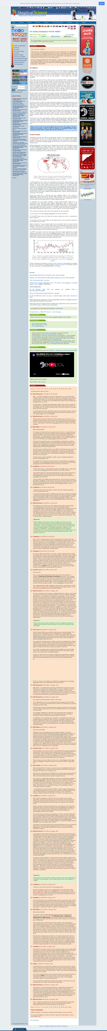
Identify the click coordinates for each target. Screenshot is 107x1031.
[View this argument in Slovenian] (71, 26)
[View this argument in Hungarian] (71, 28)
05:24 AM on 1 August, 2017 (48, 727)
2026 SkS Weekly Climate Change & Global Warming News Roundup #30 (20, 147)
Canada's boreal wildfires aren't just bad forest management (19, 153)
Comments (46, 22)
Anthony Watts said (38, 892)
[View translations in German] (46, 7)
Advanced (68, 36)
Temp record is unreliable (19, 56)
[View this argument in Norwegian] (74, 26)
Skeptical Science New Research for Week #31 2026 (20, 137)
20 (65, 388)
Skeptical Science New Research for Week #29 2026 (20, 163)
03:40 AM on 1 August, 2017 (51, 697)
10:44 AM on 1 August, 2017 (47, 795)
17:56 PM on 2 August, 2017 (48, 884)
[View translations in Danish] (33, 7)
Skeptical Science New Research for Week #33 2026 (20, 110)
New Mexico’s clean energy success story (18, 127)
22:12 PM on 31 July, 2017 (50, 569)
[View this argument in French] (53, 26)
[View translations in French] (44, 7)
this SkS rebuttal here (56, 436)
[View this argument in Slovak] (65, 26)
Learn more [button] (76, 3)
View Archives (59, 308)
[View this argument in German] (39, 26)
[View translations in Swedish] (92, 7)
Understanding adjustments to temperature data (42, 275)
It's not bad (16, 49)
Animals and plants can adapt (20, 58)
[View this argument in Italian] (62, 26)
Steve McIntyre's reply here (62, 343)
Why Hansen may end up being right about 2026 (19, 131)
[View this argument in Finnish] (33, 26)
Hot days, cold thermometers (19, 144)
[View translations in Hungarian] (52, 7)
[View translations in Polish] (76, 7)
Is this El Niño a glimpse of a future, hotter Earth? (19, 102)
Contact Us (65, 1026)
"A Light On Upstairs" (54, 342)
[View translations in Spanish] (89, 7)
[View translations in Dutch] (36, 7)
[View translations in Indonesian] (57, 7)
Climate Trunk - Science (18, 103)
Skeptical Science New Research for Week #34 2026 (20, 99)
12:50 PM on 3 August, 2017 (45, 963)
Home (13, 22)
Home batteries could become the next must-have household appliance (20, 166)
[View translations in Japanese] (62, 7)
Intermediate (56, 36)
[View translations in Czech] (30, 7)
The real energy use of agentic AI (20, 112)
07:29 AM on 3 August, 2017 (47, 946)
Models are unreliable (18, 54)
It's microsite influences (38, 326)
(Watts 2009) (41, 63)
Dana (47, 523)
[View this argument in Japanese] (50, 26)
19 (63, 388)
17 (59, 388)
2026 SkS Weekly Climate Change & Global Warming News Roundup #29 (20, 160)
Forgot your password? (17, 91)
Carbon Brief (36, 753)
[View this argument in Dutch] (56, 26)
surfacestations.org (38, 336)
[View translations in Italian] (60, 7)
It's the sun (16, 47)
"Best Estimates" (57, 339)
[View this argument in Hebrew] (68, 26)
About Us (53, 1026)
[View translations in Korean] (65, 7)
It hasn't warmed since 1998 (20, 60)
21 (67, 388)
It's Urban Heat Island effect (39, 323)
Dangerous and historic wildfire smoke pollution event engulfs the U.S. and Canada (19, 155)
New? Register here (22, 90)
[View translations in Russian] (81, 7)
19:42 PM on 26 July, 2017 (48, 427)
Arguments (21, 22)
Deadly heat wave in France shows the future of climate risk (20, 172)
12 (49, 388)
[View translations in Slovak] (84, 7)
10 (45, 388)
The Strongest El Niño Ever (18, 158)
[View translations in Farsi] (38, 7)
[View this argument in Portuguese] (47, 26)
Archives (14, 177)
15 (55, 388)
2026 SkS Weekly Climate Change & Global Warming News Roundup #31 (20, 134)
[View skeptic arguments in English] (20, 7)
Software (30, 22)
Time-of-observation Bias (36, 280)
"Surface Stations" (36, 335)
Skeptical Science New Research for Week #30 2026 (20, 150)
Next (70, 388)
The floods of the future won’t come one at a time (19, 118)
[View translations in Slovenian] (86, 7)
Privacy (59, 1026)
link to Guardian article (43, 586)
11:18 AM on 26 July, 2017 (51, 394)
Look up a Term (20, 1029)
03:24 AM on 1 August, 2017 (48, 629)
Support (84, 22)
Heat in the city (42, 382)
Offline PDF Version (45, 312)
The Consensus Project (57, 22)
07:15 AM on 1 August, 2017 (50, 748)
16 (57, 388)
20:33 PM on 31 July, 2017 (47, 536)
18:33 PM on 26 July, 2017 (50, 416)
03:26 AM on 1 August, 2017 (51, 685)
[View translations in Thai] (94, 7)
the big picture (61, 264)
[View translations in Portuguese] (78, 7)
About (77, 22)
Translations (69, 22)
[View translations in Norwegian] (73, 7)
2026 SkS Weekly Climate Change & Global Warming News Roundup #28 (20, 174)
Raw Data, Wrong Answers (18, 104)
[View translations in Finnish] (41, 7)
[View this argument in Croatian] (74, 28)
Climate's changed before (19, 45)
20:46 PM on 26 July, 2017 (47, 466)
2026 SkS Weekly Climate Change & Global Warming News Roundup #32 (20, 121)
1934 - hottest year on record (39, 324)
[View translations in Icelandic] (54, 7)
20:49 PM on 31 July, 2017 (47, 551)
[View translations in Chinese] (25, 7)
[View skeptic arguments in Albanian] (22, 7)
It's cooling (16, 53)
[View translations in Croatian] (28, 7)
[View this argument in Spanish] (36, 26)
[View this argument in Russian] (59, 26)
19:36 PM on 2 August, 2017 (48, 897)
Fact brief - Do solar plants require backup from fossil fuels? (20, 143)
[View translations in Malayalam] (70, 7)
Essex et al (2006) (54, 449)
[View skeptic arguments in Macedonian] (68, 7)
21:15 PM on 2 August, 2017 (48, 909)
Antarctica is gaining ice (19, 62)
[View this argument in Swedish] (42, 26)
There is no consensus (19, 51)
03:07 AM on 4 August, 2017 (50, 999)
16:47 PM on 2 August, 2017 (50, 831)
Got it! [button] (101, 3)
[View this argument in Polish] (45, 26)
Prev (32, 388)
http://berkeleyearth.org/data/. (37, 290)
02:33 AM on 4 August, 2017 (50, 984)
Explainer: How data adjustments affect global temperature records (47, 277)
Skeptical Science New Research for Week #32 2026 (20, 124)
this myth (65, 479)
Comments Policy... (68, 1012)
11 (47, 388)
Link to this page (70, 34)
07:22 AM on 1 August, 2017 (49, 765)
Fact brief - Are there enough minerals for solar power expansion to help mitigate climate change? (19, 115)
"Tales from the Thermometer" (49, 334)
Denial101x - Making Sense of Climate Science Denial (63, 350)
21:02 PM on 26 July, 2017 (47, 487)
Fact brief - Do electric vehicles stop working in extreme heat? (19, 169)
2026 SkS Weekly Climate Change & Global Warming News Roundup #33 (20, 107)
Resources (37, 22)
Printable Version (34, 312)
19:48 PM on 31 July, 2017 (50, 503)
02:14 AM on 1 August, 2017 (50, 590)
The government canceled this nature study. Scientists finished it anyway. (20, 140)
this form (39, 127)
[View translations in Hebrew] (49, 7)
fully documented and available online (60, 338)
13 (51, 388)
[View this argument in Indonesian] (68, 28)
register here (37, 1016)
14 (53, 388)
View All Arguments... (18, 64)
